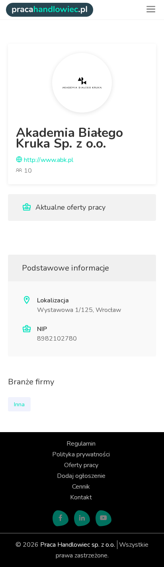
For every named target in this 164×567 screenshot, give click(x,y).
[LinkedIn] (82, 518)
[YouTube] (103, 518)
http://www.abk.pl (47, 160)
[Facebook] (60, 518)
